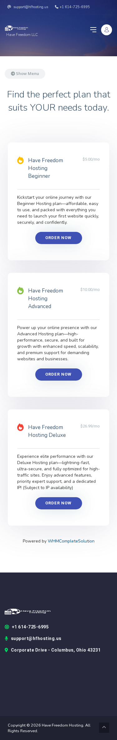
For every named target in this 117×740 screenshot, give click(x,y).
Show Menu (27, 73)
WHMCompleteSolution (71, 541)
